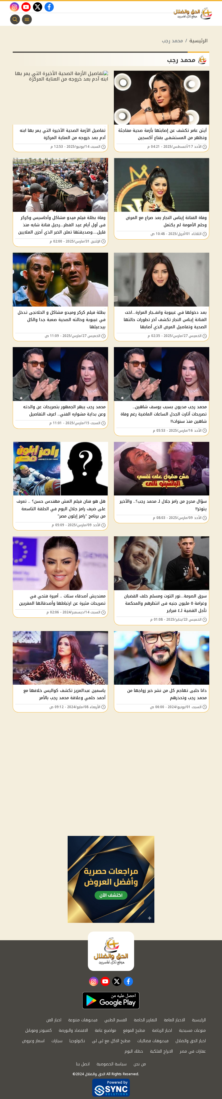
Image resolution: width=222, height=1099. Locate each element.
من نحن (140, 1064)
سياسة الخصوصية (112, 1064)
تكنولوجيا (77, 1041)
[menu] (27, 19)
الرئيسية (198, 40)
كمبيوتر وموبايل (38, 1030)
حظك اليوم (134, 1051)
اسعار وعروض (33, 1041)
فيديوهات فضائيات (153, 1041)
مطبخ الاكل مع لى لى (111, 1041)
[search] (15, 19)
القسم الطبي (115, 1020)
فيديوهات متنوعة (82, 1020)
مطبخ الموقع (134, 1030)
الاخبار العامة (174, 1020)
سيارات (56, 1041)
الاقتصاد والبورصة (73, 1030)
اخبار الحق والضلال (190, 1041)
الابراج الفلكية (161, 1051)
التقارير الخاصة (145, 1020)
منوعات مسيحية (192, 1030)
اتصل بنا (83, 1064)
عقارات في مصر (193, 1051)
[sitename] (111, 951)
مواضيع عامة (105, 1030)
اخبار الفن (53, 1020)
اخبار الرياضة (162, 1030)
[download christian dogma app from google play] (111, 1000)
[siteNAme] (194, 13)
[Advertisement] (111, 792)
